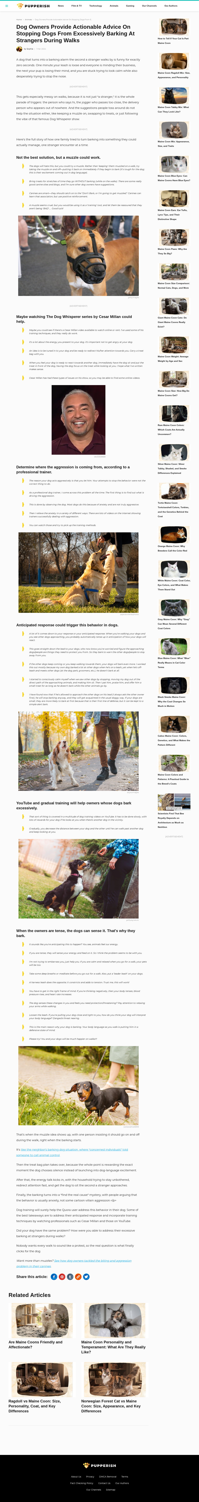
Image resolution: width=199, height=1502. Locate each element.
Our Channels (149, 6)
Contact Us (104, 1483)
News (61, 6)
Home (19, 20)
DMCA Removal (107, 1477)
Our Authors (170, 6)
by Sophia (28, 49)
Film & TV (77, 6)
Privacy (90, 1477)
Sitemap (110, 1490)
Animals (114, 6)
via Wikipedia (99, 456)
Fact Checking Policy (81, 1483)
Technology (95, 6)
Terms (124, 1477)
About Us (76, 1477)
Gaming (130, 6)
